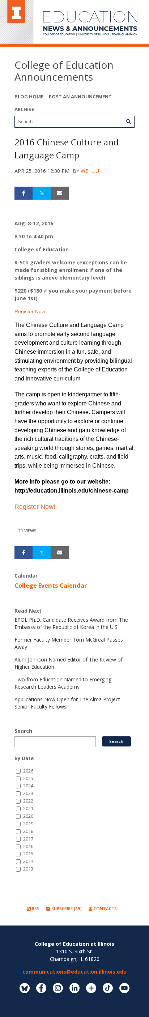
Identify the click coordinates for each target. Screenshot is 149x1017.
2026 (28, 771)
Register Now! (31, 311)
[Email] (60, 193)
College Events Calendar (50, 586)
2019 (28, 824)
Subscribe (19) (66, 909)
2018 (28, 831)
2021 (28, 808)
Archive (24, 109)
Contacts (105, 909)
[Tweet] (42, 193)
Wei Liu (90, 170)
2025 (28, 778)
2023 (28, 793)
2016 (28, 846)
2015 (28, 854)
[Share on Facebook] (23, 193)
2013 (28, 869)
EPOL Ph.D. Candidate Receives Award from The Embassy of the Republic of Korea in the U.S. (71, 623)
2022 (28, 801)
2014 (28, 861)
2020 (28, 816)
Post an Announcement (80, 96)
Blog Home (28, 96)
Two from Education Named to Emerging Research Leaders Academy (62, 683)
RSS (35, 909)
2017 (28, 839)
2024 (28, 786)
